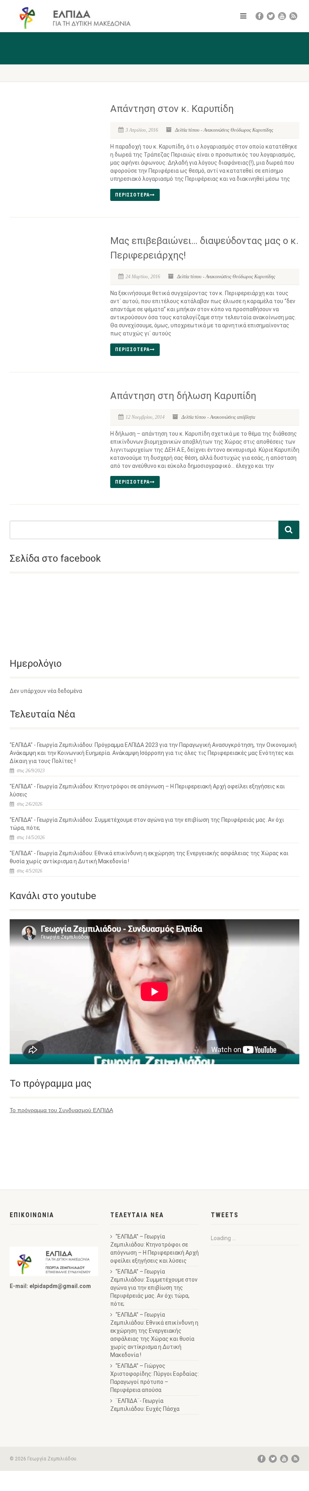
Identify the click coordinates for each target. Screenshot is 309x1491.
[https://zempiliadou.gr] (79, 17)
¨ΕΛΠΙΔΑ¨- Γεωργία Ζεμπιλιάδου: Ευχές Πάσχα (144, 1405)
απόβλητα (246, 417)
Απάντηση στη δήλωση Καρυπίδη (183, 395)
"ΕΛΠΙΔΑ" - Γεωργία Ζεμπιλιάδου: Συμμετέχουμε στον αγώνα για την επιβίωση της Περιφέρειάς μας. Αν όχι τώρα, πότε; (147, 824)
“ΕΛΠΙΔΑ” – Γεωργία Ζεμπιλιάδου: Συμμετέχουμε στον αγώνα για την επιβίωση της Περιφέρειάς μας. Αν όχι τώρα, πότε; (154, 1287)
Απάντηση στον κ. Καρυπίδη (172, 108)
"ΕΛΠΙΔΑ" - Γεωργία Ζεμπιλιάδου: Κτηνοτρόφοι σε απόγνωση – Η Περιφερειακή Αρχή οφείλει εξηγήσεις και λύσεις (147, 790)
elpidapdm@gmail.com (60, 1286)
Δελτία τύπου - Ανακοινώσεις (202, 130)
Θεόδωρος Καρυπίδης (252, 130)
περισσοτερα (132, 195)
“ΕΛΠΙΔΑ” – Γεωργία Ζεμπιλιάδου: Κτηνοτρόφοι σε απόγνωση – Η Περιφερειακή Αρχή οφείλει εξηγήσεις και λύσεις (154, 1248)
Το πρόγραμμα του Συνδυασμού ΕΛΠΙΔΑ (61, 1110)
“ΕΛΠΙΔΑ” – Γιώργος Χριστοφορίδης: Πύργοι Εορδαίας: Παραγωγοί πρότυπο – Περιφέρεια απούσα (154, 1378)
